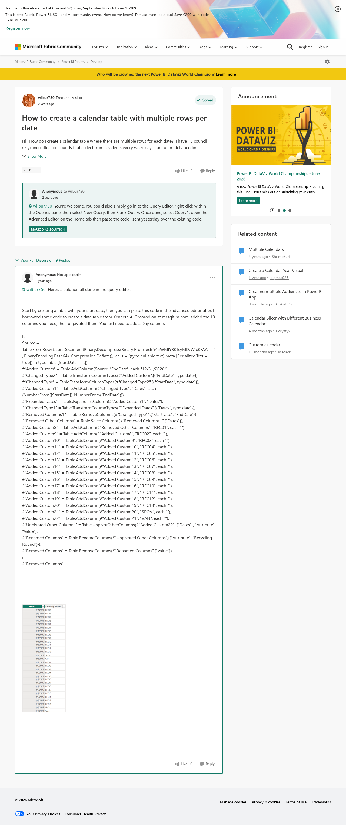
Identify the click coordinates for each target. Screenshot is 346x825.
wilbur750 (46, 97)
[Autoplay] (272, 210)
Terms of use (296, 802)
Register (305, 46)
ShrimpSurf (281, 256)
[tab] (278, 210)
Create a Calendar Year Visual (276, 270)
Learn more (226, 74)
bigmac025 (279, 277)
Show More (37, 156)
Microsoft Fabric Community (35, 62)
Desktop (96, 62)
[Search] (290, 47)
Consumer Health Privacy (85, 813)
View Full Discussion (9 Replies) (46, 260)
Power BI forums (73, 62)
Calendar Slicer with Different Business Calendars (285, 320)
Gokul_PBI (284, 304)
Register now (17, 28)
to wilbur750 (74, 191)
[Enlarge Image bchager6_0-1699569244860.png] (44, 658)
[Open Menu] (327, 61)
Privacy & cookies (266, 802)
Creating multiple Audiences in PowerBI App (285, 294)
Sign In (323, 46)
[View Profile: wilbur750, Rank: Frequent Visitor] (28, 100)
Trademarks (321, 802)
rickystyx (283, 330)
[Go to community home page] (48, 47)
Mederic (284, 351)
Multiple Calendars (266, 249)
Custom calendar (264, 344)
